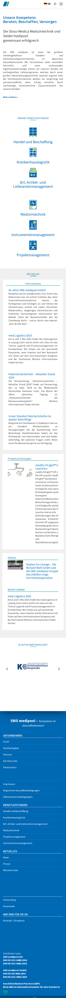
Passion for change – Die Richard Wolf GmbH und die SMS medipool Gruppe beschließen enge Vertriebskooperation (42, 571)
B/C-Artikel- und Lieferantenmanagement (25, 823)
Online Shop (9, 899)
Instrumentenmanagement (17, 843)
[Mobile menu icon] (61, 4)
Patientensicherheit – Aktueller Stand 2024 (31, 375)
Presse (6, 863)
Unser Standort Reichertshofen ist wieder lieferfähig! (29, 417)
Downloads (9, 906)
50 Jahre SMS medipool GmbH (27, 290)
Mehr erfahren (10, 97)
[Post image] (20, 470)
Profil (6, 741)
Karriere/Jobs (10, 760)
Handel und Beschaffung (15, 811)
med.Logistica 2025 (20, 335)
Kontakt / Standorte (14, 920)
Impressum (9, 784)
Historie (7, 754)
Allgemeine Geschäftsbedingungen (21, 790)
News (6, 857)
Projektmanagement (14, 836)
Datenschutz (10, 767)
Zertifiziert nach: (31, 970)
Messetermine (10, 870)
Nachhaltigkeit (11, 748)
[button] (7, 669)
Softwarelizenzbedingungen (18, 796)
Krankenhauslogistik (14, 817)
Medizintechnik (11, 830)
